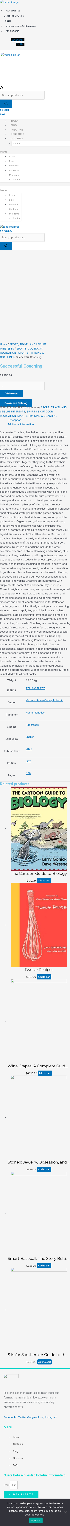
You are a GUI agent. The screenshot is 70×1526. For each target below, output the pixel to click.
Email (7, 1484)
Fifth (28, 761)
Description (14, 419)
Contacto (17, 134)
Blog (14, 125)
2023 (29, 749)
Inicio (14, 120)
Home (3, 344)
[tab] (39, 420)
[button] (35, 152)
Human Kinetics (35, 712)
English (30, 736)
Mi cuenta (17, 138)
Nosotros (17, 129)
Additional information (21, 424)
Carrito (16, 143)
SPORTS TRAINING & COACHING (37, 415)
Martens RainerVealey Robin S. (44, 700)
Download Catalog (15, 403)
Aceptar (36, 1520)
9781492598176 (35, 688)
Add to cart (11, 393)
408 (28, 773)
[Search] (6, 104)
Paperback (32, 724)
